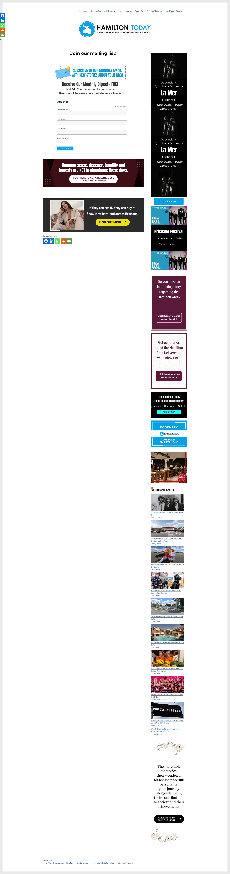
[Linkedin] (51, 241)
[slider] (171, 268)
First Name (62, 119)
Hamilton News (81, 11)
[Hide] (1, 40)
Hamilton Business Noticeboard (103, 11)
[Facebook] (46, 241)
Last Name (61, 129)
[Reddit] (63, 241)
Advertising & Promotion (125, 863)
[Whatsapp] (57, 241)
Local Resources (125, 11)
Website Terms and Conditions (64, 863)
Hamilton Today (47, 860)
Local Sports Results (174, 11)
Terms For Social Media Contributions (103, 863)
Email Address (63, 109)
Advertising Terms (82, 863)
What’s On (139, 11)
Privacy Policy (47, 863)
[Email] (69, 241)
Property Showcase (154, 11)
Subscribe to (62, 138)
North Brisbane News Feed (162, 489)
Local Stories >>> (169, 201)
